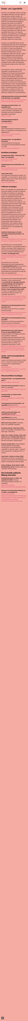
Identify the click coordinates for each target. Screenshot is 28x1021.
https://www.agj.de (6, 116)
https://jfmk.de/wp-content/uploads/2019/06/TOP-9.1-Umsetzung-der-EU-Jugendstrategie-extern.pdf (13, 369)
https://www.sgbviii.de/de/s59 (9, 182)
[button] (20, 2)
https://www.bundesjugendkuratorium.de (12, 275)
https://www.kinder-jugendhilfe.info (10, 148)
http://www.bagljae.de (7, 123)
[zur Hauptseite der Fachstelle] (3, 2)
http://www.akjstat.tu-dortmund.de (10, 382)
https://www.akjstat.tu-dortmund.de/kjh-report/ (11, 415)
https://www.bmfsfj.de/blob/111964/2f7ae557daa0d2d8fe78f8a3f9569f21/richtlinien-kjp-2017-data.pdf (14, 257)
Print (2, 1018)
